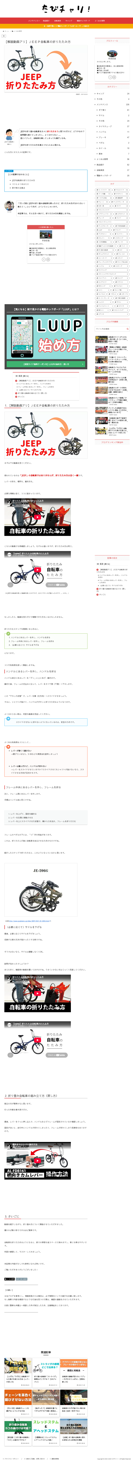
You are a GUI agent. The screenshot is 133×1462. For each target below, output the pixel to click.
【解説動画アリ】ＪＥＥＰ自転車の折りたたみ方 (36, 380)
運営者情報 (55, 1459)
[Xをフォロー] (44, 259)
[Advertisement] (45, 111)
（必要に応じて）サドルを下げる (29, 390)
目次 (20, 376)
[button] (127, 329)
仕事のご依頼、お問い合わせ (35, 1459)
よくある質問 (10, 1279)
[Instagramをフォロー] (48, 259)
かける (47, 240)
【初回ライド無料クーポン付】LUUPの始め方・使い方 (46, 364)
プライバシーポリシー (11, 1459)
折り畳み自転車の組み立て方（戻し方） (33, 393)
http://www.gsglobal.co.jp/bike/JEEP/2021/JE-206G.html (29, 921)
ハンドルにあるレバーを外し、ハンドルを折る (34, 384)
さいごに (21, 396)
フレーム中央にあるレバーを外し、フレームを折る (36, 387)
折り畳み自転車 (22, 1279)
